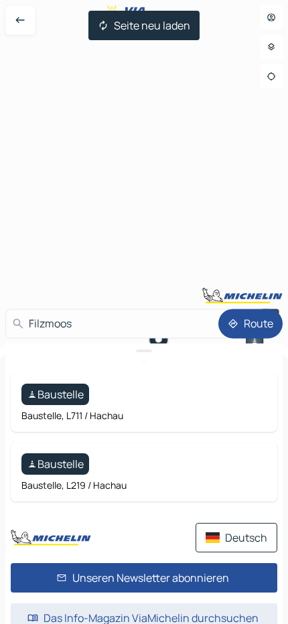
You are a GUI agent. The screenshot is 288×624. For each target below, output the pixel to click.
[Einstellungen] (271, 47)
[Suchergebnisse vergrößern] (144, 350)
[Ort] (271, 76)
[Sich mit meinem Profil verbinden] (271, 17)
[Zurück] (20, 20)
